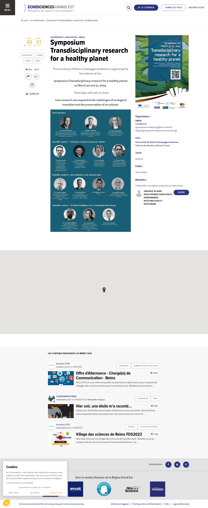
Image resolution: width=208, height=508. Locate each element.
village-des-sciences (149, 427)
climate (40, 55)
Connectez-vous (173, 7)
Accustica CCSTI (63, 363)
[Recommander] (36, 76)
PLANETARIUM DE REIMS (66, 396)
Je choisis (35, 492)
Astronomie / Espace (96, 399)
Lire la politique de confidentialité (19, 482)
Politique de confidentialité (146, 504)
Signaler (34, 94)
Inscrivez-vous (196, 7)
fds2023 (131, 427)
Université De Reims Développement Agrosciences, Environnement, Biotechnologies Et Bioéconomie (158, 197)
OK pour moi (56, 492)
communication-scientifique (146, 366)
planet (28, 61)
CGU (166, 504)
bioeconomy (27, 55)
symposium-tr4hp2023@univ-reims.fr (154, 127)
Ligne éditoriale (181, 504)
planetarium (142, 399)
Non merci (14, 492)
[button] (6, 502)
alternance (124, 366)
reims (37, 61)
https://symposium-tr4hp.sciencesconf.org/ (156, 130)
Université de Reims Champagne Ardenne (156, 142)
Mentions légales (120, 504)
